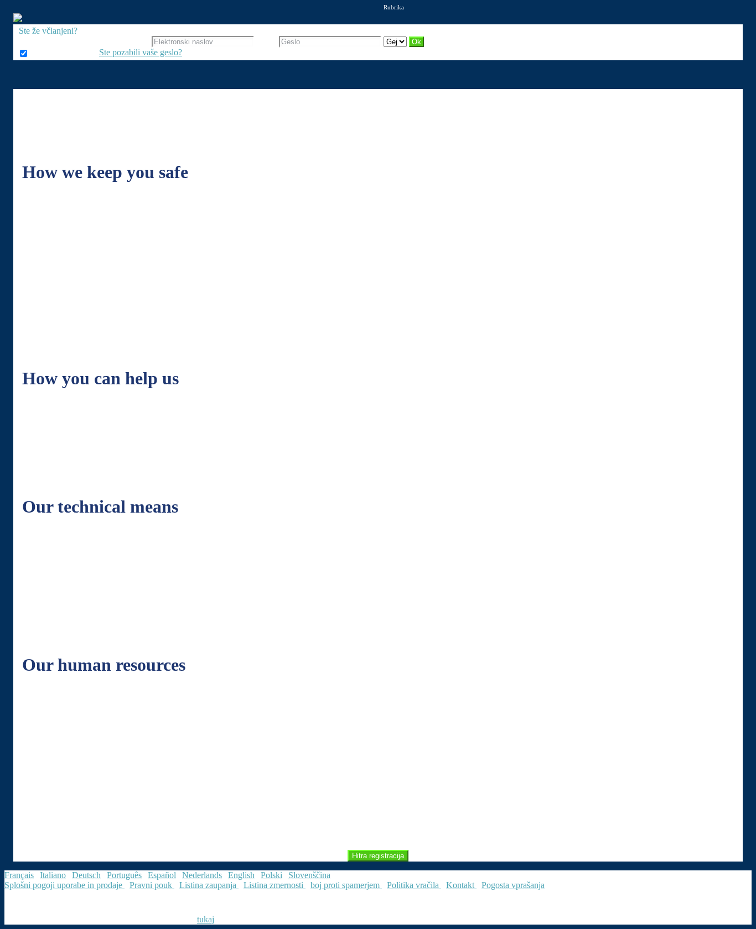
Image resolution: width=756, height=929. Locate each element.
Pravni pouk (152, 885)
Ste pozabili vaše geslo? (140, 52)
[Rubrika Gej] (396, 41)
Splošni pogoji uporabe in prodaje (64, 885)
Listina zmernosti (274, 885)
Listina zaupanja (209, 885)
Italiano (53, 875)
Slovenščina (309, 875)
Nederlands (202, 875)
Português (124, 875)
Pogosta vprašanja (513, 885)
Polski (271, 875)
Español (162, 875)
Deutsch (86, 875)
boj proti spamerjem (346, 885)
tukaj (205, 919)
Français (19, 875)
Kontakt (461, 885)
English (241, 875)
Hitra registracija (378, 856)
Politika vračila (414, 885)
